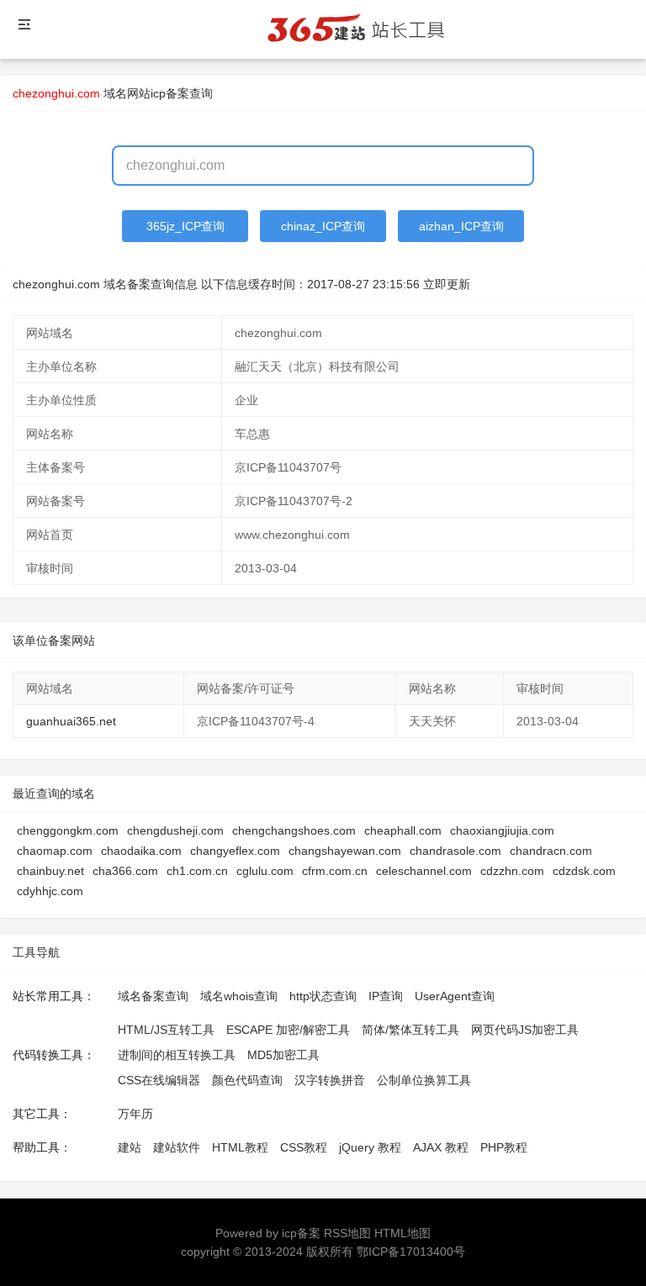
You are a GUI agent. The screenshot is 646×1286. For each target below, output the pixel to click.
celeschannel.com (424, 871)
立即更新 (446, 284)
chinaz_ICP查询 (323, 226)
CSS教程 (303, 1147)
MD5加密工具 (283, 1055)
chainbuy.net (50, 871)
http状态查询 (323, 996)
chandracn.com (551, 850)
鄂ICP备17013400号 (411, 1251)
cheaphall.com (403, 830)
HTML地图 (402, 1233)
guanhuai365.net (71, 721)
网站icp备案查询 (170, 93)
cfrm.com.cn (335, 871)
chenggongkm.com (68, 830)
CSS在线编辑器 (159, 1080)
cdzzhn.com (512, 871)
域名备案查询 (153, 996)
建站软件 (176, 1147)
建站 (129, 1147)
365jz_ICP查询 (185, 226)
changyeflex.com (235, 850)
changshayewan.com (345, 850)
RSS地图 (347, 1233)
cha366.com (125, 871)
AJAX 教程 (441, 1147)
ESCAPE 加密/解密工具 (288, 1029)
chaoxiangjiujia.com (502, 830)
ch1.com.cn (197, 871)
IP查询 (385, 996)
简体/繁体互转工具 (410, 1029)
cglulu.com (265, 871)
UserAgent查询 (455, 996)
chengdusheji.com (175, 830)
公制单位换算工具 (424, 1080)
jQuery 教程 (370, 1147)
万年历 (135, 1113)
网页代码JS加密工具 (525, 1029)
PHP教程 (503, 1147)
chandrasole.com (455, 850)
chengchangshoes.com (294, 830)
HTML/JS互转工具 (166, 1029)
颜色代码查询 (247, 1080)
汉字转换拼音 (329, 1080)
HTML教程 (240, 1147)
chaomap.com (55, 850)
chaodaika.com (141, 850)
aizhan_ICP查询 (461, 226)
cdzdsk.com (584, 871)
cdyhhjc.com (50, 891)
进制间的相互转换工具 (177, 1055)
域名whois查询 (239, 996)
